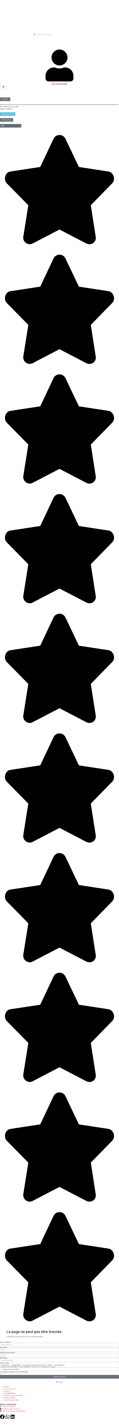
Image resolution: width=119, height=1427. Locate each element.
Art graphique (60, 1365)
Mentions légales (10, 1398)
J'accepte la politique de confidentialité (14, 1372)
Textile (50, 1365)
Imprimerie (5, 1365)
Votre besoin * (5, 1363)
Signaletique (16, 1365)
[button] (10, 126)
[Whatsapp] (7, 1416)
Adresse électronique (7, 1352)
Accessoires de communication (34, 1365)
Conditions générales (11, 1400)
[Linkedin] (12, 1416)
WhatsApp (3, 1358)
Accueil (6, 1386)
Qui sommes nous (10, 1389)
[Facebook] (2, 1416)
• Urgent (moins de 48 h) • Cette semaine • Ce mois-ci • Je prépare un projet (27, 1366)
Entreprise (3, 1347)
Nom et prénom (5, 1342)
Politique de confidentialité (13, 1395)
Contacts (7, 1391)
